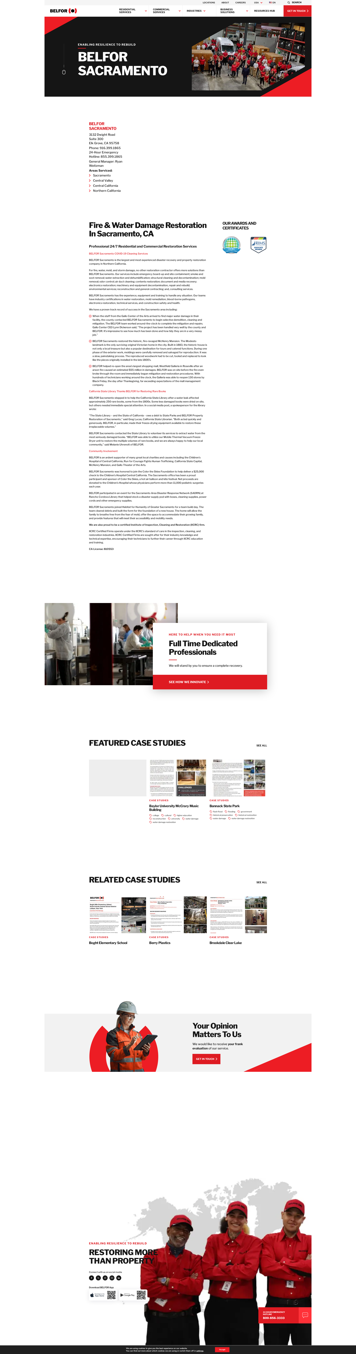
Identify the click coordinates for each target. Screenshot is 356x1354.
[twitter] (98, 1277)
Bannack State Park (225, 806)
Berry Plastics (159, 943)
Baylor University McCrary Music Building (174, 808)
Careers (240, 2)
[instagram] (105, 1277)
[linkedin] (118, 1277)
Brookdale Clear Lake (226, 943)
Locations (209, 2)
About (225, 2)
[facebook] (91, 1277)
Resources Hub (264, 10)
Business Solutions (227, 11)
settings (199, 1351)
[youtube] (111, 1277)
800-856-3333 (274, 1318)
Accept (222, 1349)
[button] (294, 2)
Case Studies (159, 800)
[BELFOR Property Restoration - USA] (63, 11)
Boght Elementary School (108, 943)
